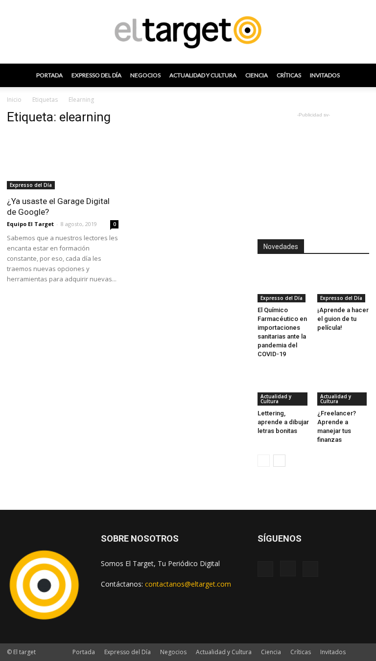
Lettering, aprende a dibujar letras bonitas (283, 422)
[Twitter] (310, 569)
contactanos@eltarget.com (188, 584)
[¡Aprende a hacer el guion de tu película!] (343, 284)
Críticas (289, 75)
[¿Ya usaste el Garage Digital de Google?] (62, 162)
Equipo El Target (30, 224)
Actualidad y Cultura (202, 75)
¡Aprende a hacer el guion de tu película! (343, 318)
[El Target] (188, 32)
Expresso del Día (96, 75)
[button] (357, 75)
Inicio (14, 99)
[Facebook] (265, 569)
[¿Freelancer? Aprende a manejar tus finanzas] (343, 387)
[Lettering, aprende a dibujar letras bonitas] (284, 387)
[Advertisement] (313, 169)
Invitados (325, 75)
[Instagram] (288, 568)
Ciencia (256, 75)
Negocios (145, 75)
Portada (49, 75)
